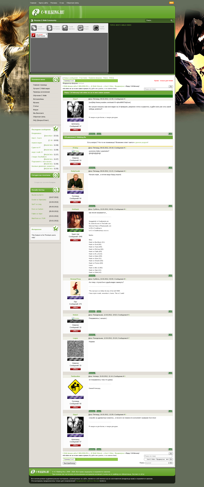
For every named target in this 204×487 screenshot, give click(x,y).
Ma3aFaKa (48, 145)
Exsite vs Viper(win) (39, 200)
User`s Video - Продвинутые (114, 86)
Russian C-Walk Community (45, 20)
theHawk (81, 83)
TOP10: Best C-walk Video (120, 25)
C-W (50, 140)
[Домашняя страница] (99, 134)
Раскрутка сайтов (163, 480)
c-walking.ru (115, 474)
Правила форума (95, 78)
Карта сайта (43, 3)
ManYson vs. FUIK (38, 218)
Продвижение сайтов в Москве (87, 481)
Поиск (105, 78)
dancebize (48, 136)
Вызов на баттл (37, 195)
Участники (83, 78)
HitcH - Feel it (37, 138)
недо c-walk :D (37, 152)
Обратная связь (73, 3)
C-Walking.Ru (60, 472)
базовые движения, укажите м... (44, 166)
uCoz (142, 474)
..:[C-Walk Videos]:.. (96, 86)
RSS (111, 78)
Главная (33, 3)
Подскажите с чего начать (42, 161)
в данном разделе (141, 142)
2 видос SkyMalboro (39, 157)
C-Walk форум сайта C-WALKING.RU (75, 86)
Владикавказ (36, 133)
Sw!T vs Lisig (36, 204)
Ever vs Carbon (37, 209)
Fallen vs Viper (37, 214)
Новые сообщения (71, 78)
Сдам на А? (36, 147)
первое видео (37, 143)
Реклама (53, 3)
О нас (62, 3)
